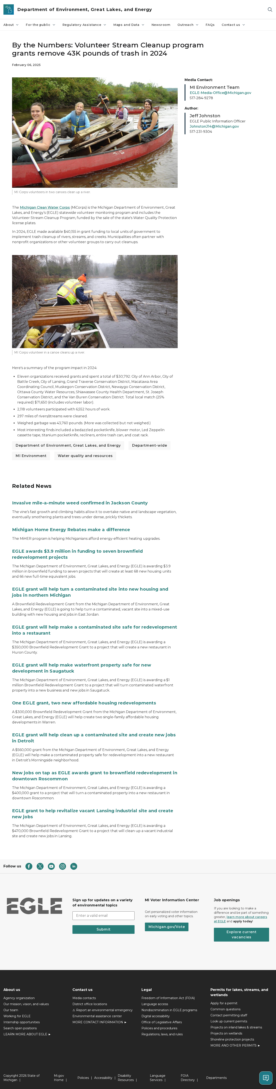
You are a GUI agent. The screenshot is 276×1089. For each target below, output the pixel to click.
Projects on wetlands (226, 1033)
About (8, 25)
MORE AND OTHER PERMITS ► (235, 1045)
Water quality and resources (85, 456)
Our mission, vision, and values (26, 1004)
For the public (38, 25)
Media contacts (84, 998)
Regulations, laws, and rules (162, 1034)
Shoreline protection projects (232, 1039)
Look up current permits (228, 1021)
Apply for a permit (223, 1003)
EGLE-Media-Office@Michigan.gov (220, 93)
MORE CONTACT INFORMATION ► (99, 1022)
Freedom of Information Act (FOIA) (168, 998)
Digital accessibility (155, 1016)
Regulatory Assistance (82, 25)
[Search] (270, 9)
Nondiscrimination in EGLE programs (169, 1010)
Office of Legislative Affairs (161, 1022)
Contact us (231, 25)
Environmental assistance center (97, 1016)
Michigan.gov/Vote (166, 927)
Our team (10, 1010)
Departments (216, 1078)
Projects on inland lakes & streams (236, 1027)
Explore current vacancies (241, 934)
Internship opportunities (21, 1022)
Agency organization (19, 998)
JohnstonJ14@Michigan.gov (214, 126)
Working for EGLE (17, 1016)
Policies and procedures (159, 1028)
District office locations (89, 1004)
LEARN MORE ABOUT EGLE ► (27, 1034)
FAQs (210, 25)
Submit (104, 929)
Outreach (185, 25)
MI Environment (31, 456)
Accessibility (103, 1078)
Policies (83, 1078)
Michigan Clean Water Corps (45, 207)
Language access (154, 1004)
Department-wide (149, 445)
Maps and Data (126, 25)
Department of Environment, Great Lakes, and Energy (68, 445)
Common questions (225, 1009)
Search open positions (20, 1028)
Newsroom (161, 25)
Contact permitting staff (228, 1015)
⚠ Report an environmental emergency (102, 1010)
